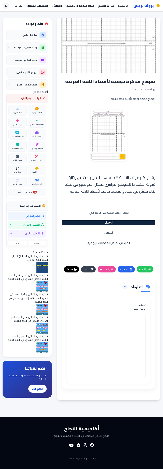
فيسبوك (124, 269)
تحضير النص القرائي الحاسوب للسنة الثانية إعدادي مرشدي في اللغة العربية (28, 338)
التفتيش (57, 6)
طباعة (70, 269)
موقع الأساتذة (127, 177)
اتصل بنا (18, 6)
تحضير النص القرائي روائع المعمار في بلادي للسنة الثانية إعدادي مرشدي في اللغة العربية (28, 298)
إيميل (86, 269)
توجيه (17, 243)
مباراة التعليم (106, 6)
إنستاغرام (105, 269)
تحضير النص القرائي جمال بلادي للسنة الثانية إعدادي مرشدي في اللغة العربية (28, 277)
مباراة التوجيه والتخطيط (80, 6)
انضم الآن (37, 388)
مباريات (36, 243)
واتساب (143, 269)
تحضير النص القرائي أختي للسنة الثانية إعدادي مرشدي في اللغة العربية (29, 319)
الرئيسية (123, 6)
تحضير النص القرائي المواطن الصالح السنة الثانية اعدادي (29, 258)
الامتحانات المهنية (38, 6)
